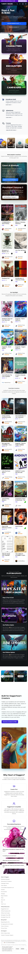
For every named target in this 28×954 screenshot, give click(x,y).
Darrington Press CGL (5, 917)
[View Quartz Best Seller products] (12, 322)
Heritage (3, 893)
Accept (17, 948)
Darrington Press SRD (5, 915)
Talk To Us (3, 904)
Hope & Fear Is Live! (8, 597)
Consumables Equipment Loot (7, 887)
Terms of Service (4, 926)
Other (2, 897)
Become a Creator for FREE (10, 721)
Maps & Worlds (4, 895)
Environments (4, 891)
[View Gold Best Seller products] (25, 282)
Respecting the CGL (5, 922)
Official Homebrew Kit (5, 911)
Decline (22, 948)
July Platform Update (8, 625)
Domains (3, 889)
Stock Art (3, 899)
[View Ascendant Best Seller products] (12, 225)
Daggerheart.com (5, 908)
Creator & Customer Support (7, 935)
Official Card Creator (5, 913)
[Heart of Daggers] (7, 4)
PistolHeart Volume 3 (12, 187)
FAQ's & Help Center (5, 933)
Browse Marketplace (13, 23)
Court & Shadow (10, 165)
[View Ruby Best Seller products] (25, 378)
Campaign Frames (5, 883)
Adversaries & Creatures (6, 881)
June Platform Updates (9, 652)
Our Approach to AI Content (7, 924)
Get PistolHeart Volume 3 (9, 197)
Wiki (2, 901)
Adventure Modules (5, 879)
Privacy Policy (4, 928)
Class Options (4, 885)
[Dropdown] (23, 4)
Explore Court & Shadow (9, 179)
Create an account (13, 27)
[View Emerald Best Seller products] (12, 350)
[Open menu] (20, 4)
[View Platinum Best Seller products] (25, 225)
